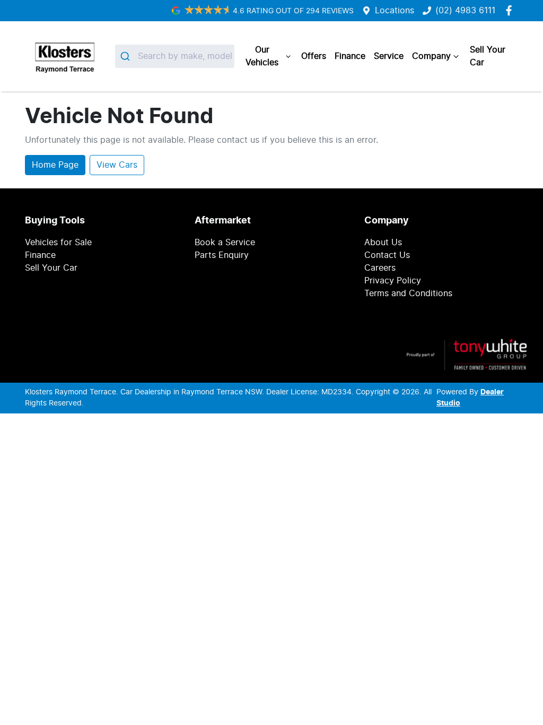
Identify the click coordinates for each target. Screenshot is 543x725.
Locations (394, 10)
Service (389, 56)
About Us (383, 242)
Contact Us (387, 255)
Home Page (55, 165)
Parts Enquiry (222, 255)
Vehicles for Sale (58, 242)
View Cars (117, 165)
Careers (380, 268)
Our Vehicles (262, 56)
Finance (350, 56)
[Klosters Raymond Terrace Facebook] (511, 10)
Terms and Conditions (408, 293)
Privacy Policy (392, 281)
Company (431, 56)
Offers (313, 56)
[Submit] (126, 56)
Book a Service (225, 242)
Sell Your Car (487, 56)
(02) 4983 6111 (465, 10)
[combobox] (174, 56)
